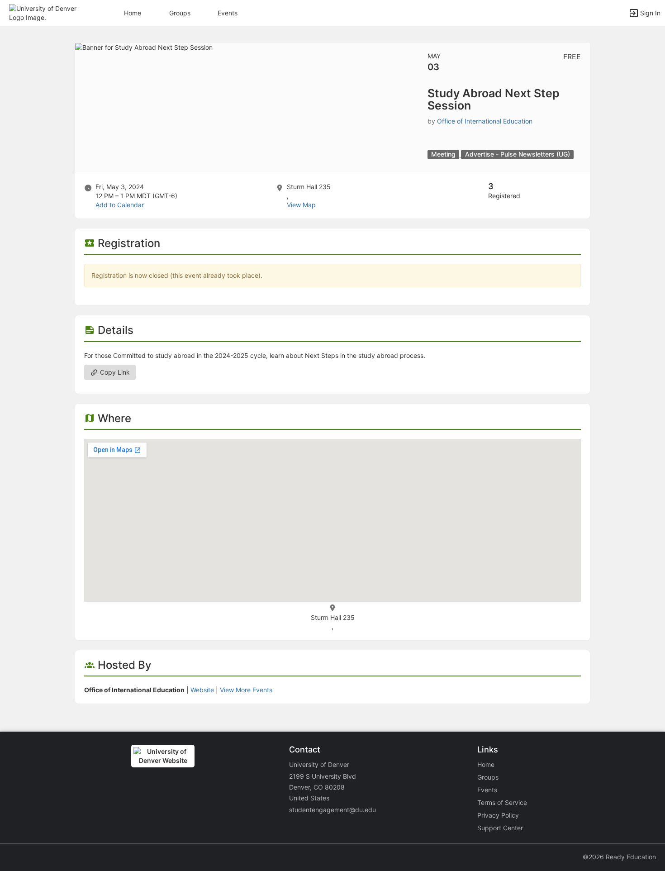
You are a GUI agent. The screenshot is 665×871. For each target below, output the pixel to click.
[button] (46, 12)
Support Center (500, 828)
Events (228, 13)
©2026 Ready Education (619, 857)
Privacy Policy (498, 815)
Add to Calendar (119, 205)
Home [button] (132, 13)
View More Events (246, 690)
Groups (179, 13)
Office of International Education (484, 121)
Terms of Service (502, 802)
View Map (301, 205)
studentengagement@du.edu (332, 810)
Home (485, 764)
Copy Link (114, 372)
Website (202, 690)
